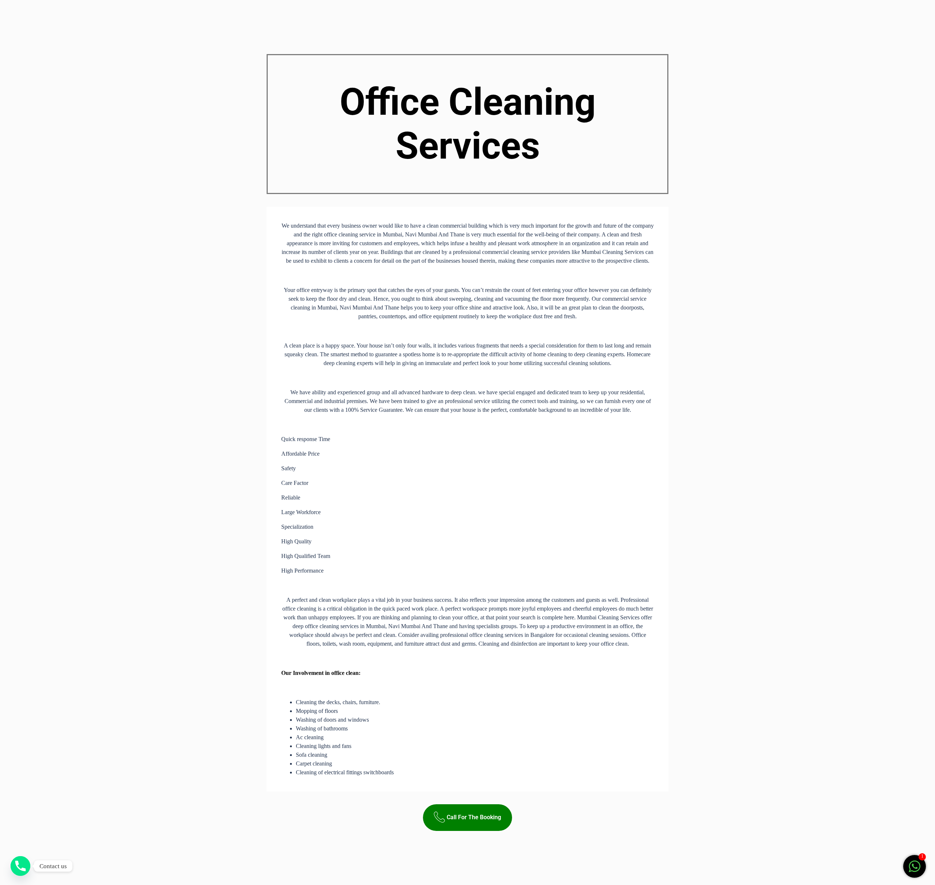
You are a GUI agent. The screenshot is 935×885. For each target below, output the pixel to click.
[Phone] (20, 866)
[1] (914, 870)
